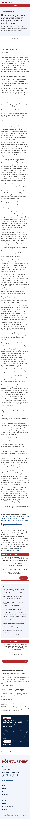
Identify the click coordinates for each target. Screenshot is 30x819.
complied (6, 69)
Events (4, 803)
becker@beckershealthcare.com (10, 772)
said (10, 142)
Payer (3, 791)
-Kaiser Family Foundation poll (14, 83)
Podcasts (4, 809)
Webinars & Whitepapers (8, 806)
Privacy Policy (11, 815)
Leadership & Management (8, 11)
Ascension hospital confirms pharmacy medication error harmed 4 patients (12, 610)
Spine (3, 785)
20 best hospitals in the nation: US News (12, 596)
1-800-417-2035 (6, 769)
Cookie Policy (18, 815)
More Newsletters (7, 744)
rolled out (17, 59)
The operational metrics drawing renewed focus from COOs (14, 703)
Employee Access (19, 817)
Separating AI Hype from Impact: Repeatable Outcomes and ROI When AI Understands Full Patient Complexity (15, 559)
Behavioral (5, 794)
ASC (3, 782)
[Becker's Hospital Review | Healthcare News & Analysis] (7, 2)
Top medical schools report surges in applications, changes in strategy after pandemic (12, 526)
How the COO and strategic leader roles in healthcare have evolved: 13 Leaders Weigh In (13, 690)
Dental (4, 788)
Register (23, 578)
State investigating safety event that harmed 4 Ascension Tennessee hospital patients (14, 590)
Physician (4, 797)
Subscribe (14, 5)
